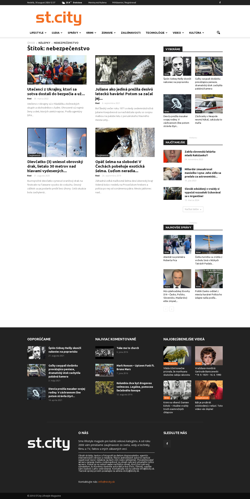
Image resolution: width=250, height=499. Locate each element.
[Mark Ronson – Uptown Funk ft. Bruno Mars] (104, 370)
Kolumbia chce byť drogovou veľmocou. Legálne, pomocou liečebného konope (135, 387)
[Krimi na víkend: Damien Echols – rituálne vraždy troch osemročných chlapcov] (177, 389)
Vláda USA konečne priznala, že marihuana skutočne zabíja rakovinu (176, 371)
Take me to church (128, 348)
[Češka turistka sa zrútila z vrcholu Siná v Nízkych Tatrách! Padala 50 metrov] (209, 244)
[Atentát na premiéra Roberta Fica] (177, 244)
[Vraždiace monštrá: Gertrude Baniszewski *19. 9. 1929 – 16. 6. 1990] (209, 355)
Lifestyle (37, 32)
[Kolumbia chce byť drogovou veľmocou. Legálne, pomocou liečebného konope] (104, 387)
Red (29, 98)
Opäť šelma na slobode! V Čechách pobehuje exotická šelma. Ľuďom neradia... (120, 166)
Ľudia (55, 32)
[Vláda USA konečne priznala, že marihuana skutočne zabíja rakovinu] (177, 355)
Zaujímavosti (131, 32)
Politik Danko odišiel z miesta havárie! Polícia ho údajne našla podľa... (208, 294)
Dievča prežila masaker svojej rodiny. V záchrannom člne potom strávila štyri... (66, 392)
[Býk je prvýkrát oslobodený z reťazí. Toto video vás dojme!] (209, 389)
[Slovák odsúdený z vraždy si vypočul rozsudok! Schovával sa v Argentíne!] (172, 193)
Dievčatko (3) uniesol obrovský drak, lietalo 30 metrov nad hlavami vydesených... (55, 166)
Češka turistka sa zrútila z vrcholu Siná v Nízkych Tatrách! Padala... (208, 260)
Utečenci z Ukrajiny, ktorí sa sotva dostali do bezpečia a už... (56, 91)
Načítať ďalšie (192, 209)
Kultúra (195, 32)
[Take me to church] (104, 352)
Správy (73, 32)
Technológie (155, 32)
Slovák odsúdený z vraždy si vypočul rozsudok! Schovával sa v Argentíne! (203, 192)
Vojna (167, 286)
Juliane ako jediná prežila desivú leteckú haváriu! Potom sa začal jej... (124, 93)
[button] (218, 32)
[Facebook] (220, 2)
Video (177, 32)
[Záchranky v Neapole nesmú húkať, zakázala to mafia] (209, 103)
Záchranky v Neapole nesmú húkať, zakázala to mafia (208, 119)
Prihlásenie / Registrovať (124, 2)
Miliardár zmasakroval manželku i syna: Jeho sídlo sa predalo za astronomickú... (203, 173)
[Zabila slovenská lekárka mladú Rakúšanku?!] (172, 156)
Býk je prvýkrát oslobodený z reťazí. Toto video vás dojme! (209, 405)
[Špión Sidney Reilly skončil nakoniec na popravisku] (177, 66)
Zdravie (107, 32)
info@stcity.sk (106, 481)
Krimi (89, 32)
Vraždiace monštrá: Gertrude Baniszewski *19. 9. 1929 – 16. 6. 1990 (208, 371)
